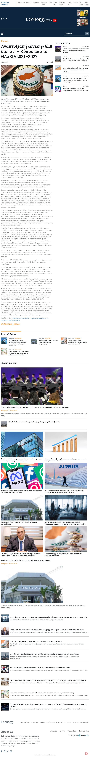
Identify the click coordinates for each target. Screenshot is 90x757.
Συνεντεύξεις (61, 722)
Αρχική (62, 731)
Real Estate (51, 722)
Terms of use (72, 731)
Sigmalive (21, 2)
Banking (42, 722)
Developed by (73, 735)
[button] (2, 33)
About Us (53, 731)
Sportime (36, 2)
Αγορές (75, 722)
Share (49, 62)
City (50, 2)
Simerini (29, 2)
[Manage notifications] (86, 753)
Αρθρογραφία (84, 722)
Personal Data (84, 731)
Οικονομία (34, 722)
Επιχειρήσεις (25, 722)
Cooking (75, 2)
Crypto (69, 722)
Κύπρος (5, 41)
